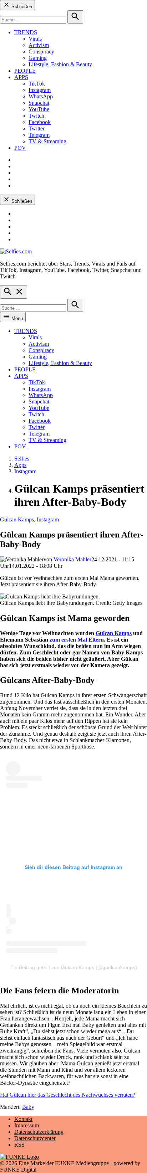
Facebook (40, 122)
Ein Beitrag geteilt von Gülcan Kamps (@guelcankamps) (73, 967)
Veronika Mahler (72, 559)
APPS (21, 77)
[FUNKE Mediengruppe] (19, 1157)
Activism (39, 45)
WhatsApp (41, 96)
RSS (19, 1145)
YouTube (39, 109)
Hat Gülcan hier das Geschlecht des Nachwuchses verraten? (67, 1095)
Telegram (39, 135)
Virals (35, 39)
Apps (20, 465)
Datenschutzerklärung (39, 1132)
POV (20, 148)
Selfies (21, 459)
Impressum (26, 1125)
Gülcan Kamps (17, 519)
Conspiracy (41, 51)
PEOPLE (25, 71)
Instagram (40, 90)
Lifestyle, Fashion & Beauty (60, 64)
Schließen (21, 6)
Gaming (38, 58)
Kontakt (23, 1119)
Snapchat (39, 103)
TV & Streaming (47, 141)
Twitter (37, 128)
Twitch (36, 116)
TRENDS (25, 32)
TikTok (37, 84)
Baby (28, 1107)
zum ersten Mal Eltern (77, 640)
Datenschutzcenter (35, 1138)
